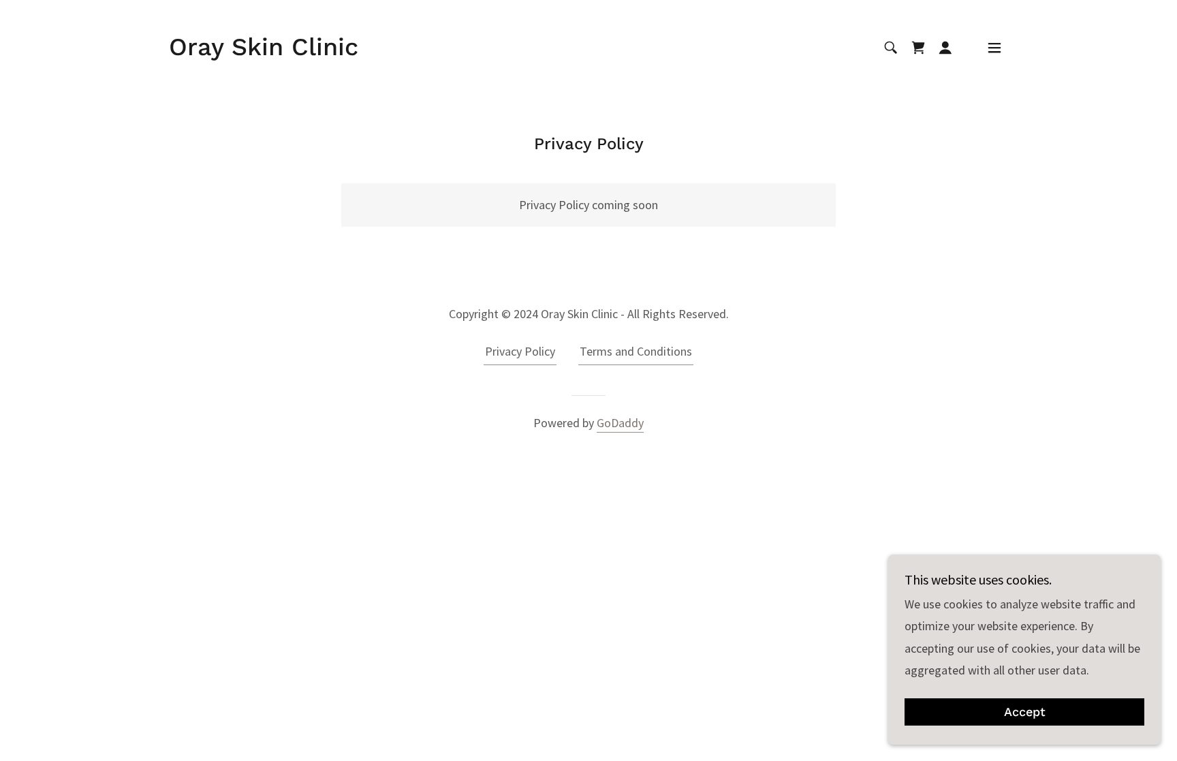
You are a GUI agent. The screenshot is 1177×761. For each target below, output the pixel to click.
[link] (263, 51)
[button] (945, 47)
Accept (1025, 712)
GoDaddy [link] (620, 423)
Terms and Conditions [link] (636, 351)
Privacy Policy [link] (520, 351)
